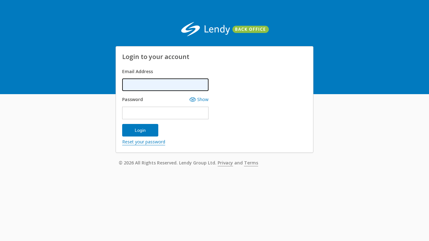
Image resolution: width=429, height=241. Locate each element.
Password (132, 99)
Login (140, 130)
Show (202, 99)
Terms (251, 163)
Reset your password (143, 142)
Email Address (137, 71)
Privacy (225, 163)
